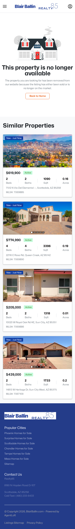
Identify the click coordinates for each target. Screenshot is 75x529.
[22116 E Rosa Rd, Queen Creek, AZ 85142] (37, 218)
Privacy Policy (35, 522)
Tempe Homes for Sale (17, 453)
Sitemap (9, 463)
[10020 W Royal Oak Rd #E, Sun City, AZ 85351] (37, 285)
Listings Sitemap (14, 522)
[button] (4, 6)
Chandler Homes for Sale (18, 448)
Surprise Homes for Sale (18, 438)
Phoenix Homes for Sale (17, 433)
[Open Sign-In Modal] (70, 6)
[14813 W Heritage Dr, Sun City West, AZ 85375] (37, 352)
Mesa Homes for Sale (16, 458)
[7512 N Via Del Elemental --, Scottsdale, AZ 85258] (37, 150)
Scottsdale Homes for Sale (19, 443)
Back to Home (37, 95)
